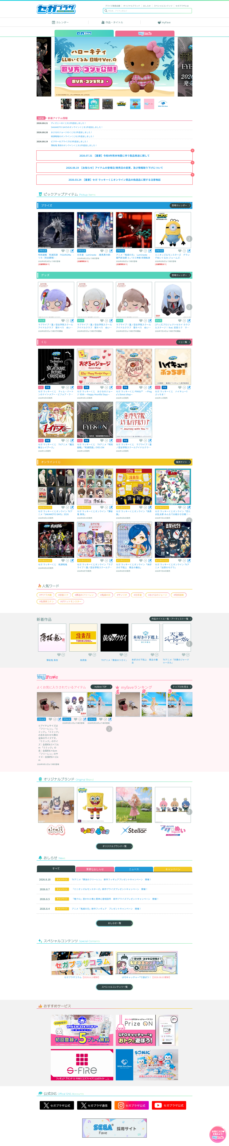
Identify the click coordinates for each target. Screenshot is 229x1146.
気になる (67, 251)
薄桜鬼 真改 (52, 660)
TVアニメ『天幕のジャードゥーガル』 (176, 661)
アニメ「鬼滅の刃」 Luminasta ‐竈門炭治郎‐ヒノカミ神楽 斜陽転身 (133, 256)
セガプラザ (56, 9)
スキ (62, 251)
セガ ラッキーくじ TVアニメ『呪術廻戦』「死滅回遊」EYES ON (95, 446)
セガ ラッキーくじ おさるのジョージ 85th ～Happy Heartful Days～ (95, 393)
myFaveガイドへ (218, 1135)
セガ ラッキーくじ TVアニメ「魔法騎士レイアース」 (56, 446)
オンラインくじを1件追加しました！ (77, 127)
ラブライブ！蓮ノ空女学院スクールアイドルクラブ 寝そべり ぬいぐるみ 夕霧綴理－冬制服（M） (94, 326)
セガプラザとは (182, 5)
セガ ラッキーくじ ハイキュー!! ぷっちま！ (172, 393)
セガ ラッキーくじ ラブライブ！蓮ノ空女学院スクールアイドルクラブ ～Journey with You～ (134, 446)
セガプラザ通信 (94, 1105)
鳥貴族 (83, 660)
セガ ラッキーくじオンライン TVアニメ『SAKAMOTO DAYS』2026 (55, 513)
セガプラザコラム (73, 977)
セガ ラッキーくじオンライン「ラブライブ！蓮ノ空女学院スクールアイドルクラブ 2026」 (95, 566)
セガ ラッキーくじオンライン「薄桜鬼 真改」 (95, 513)
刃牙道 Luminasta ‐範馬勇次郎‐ (94, 254)
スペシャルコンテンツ (163, 5)
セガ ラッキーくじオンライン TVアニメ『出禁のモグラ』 (172, 566)
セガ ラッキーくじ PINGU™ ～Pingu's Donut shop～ (134, 393)
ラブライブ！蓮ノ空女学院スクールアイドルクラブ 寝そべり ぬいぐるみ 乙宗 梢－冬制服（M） (55, 326)
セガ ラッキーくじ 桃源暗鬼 (52, 564)
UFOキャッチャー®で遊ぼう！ (136, 977)
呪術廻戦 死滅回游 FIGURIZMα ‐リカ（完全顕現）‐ (56, 256)
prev (56, 66)
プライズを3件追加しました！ (69, 141)
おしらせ (147, 5)
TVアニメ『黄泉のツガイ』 (114, 660)
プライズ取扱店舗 (112, 5)
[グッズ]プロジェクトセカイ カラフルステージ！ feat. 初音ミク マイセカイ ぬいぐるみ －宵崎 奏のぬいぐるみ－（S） (173, 326)
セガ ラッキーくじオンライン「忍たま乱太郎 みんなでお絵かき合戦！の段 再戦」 (173, 513)
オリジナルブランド (131, 5)
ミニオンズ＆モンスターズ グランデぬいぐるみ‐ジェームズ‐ (172, 256)
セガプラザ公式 (57, 1105)
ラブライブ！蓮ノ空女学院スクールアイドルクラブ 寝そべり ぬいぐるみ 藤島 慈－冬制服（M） (133, 326)
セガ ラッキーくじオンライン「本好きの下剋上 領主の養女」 (134, 566)
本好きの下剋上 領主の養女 (145, 661)
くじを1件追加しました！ (68, 123)
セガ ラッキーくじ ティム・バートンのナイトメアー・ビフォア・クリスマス (56, 393)
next (173, 66)
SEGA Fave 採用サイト (114, 1128)
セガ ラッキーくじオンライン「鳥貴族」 (134, 513)
